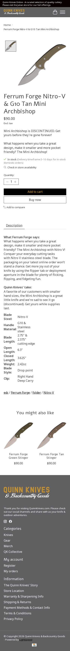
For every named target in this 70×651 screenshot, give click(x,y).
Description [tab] (14, 225)
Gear (7, 540)
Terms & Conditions (17, 613)
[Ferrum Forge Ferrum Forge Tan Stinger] (51, 435)
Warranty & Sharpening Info (23, 596)
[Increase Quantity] (15, 181)
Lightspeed (25, 639)
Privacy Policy (13, 619)
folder (36, 392)
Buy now (35, 200)
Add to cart (35, 192)
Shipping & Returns (17, 602)
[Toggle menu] (62, 12)
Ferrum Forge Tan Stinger (51, 456)
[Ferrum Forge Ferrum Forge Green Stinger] (18, 435)
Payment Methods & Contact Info (27, 608)
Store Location (14, 591)
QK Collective (13, 552)
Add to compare (16, 207)
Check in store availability (21, 167)
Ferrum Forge (20, 392)
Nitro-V (48, 392)
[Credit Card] (34, 645)
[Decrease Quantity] (7, 181)
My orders (11, 571)
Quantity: (9, 175)
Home (7, 25)
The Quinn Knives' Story (21, 585)
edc (6, 392)
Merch (8, 546)
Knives (8, 535)
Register (9, 565)
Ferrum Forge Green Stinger (18, 456)
